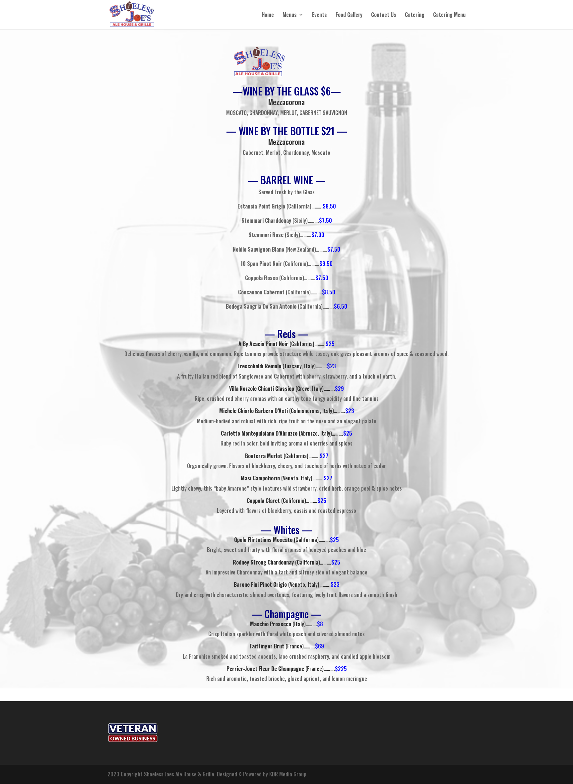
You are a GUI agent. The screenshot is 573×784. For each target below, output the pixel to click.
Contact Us (383, 15)
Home (268, 15)
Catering (414, 15)
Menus (290, 15)
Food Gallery (349, 15)
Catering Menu (449, 15)
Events (319, 15)
